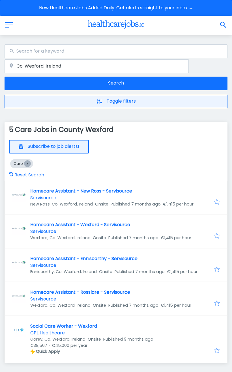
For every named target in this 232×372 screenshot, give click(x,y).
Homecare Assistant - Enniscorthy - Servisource (84, 258)
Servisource (43, 197)
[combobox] (116, 51)
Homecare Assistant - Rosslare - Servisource (80, 292)
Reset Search (29, 175)
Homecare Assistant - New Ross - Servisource (81, 191)
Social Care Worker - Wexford (63, 326)
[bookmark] (216, 202)
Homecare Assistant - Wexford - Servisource (80, 224)
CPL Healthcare (47, 333)
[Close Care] (27, 163)
